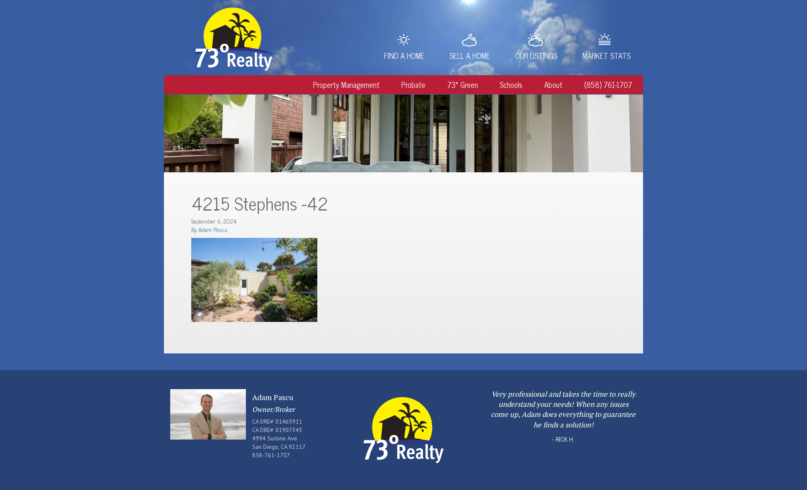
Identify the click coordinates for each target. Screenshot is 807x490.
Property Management (346, 84)
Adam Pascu (212, 229)
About (553, 84)
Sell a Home (470, 55)
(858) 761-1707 (608, 84)
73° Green (462, 84)
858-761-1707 (271, 455)
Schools (511, 84)
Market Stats (606, 55)
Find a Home (404, 55)
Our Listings (536, 55)
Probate (413, 84)
